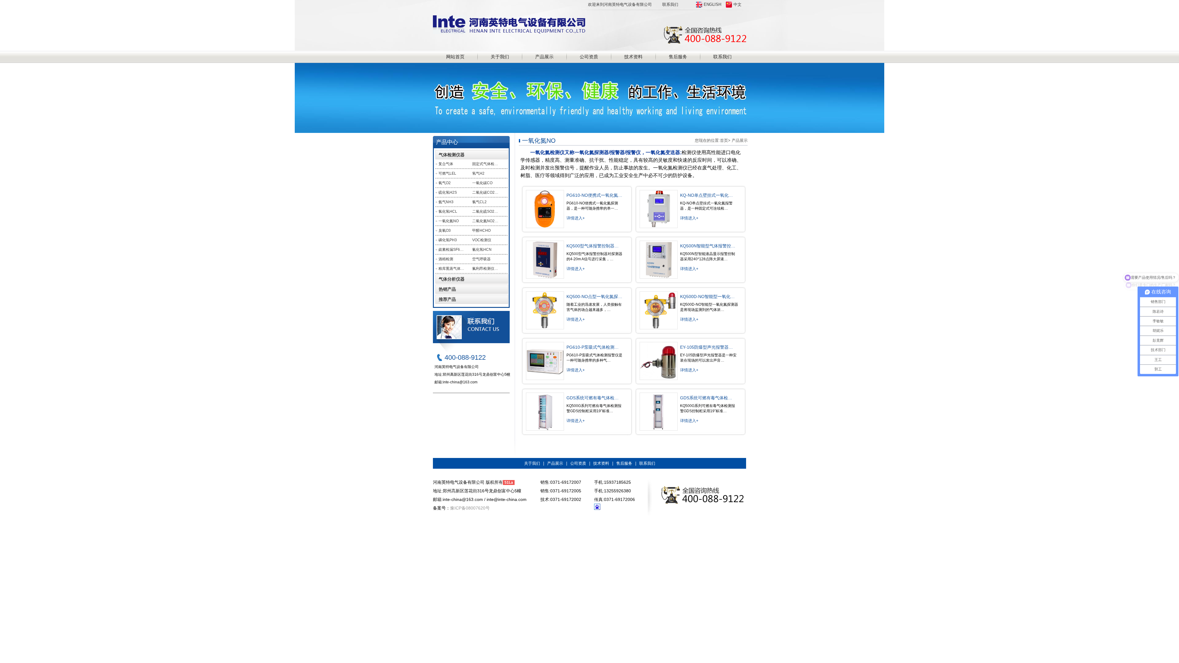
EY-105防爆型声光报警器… (706, 347)
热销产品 (447, 289)
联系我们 (670, 4)
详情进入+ (575, 218)
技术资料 (633, 56)
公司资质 (589, 56)
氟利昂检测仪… (485, 268)
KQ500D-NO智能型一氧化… (707, 296)
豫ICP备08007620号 (470, 508)
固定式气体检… (485, 164)
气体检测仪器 (452, 154)
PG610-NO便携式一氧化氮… (594, 195)
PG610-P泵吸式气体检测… (592, 347)
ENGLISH (712, 4)
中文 (737, 4)
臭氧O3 (444, 230)
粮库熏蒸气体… (451, 268)
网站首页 (455, 56)
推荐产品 (447, 299)
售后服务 (678, 56)
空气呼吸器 (481, 259)
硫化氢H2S (447, 192)
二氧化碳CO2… (485, 192)
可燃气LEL (447, 173)
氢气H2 (478, 173)
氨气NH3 (445, 202)
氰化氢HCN (482, 249)
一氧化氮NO (448, 221)
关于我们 (500, 56)
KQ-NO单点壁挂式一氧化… (706, 195)
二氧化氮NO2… (485, 221)
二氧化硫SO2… (485, 211)
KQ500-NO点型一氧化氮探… (594, 296)
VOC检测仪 (481, 240)
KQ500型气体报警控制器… (592, 245)
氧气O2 (444, 183)
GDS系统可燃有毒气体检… (592, 397)
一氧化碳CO (482, 183)
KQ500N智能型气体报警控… (707, 245)
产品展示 (544, 56)
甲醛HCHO (481, 230)
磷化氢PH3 (447, 240)
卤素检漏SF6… (451, 249)
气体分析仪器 (452, 279)
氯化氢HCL (447, 211)
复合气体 (445, 164)
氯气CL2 (479, 202)
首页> (725, 140)
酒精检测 (445, 259)
